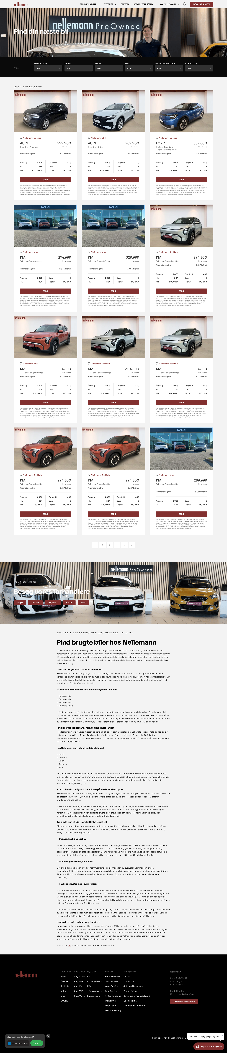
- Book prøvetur (95, 981)
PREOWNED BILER (88, 4)
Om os (126, 976)
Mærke (68, 63)
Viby (83, 603)
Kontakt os (128, 981)
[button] (25, 1041)
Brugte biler (79, 976)
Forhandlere (188, 994)
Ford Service (111, 991)
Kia (88, 976)
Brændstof (191, 63)
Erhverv (125, 4)
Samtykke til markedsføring (136, 996)
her (69, 945)
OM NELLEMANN (168, 4)
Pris (127, 63)
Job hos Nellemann (133, 986)
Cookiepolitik (129, 1001)
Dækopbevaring (113, 1010)
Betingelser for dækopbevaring (167, 1038)
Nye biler (108, 4)
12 (125, 545)
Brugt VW (78, 991)
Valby (69, 603)
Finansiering (111, 1005)
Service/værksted (143, 4)
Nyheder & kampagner (134, 1005)
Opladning (110, 1001)
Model (98, 63)
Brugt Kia (77, 986)
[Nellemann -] (21, 4)
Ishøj (20, 603)
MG (89, 986)
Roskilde (53, 603)
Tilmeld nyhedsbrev (184, 1001)
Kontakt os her (177, 991)
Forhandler (40, 63)
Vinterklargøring (113, 996)
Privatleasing (93, 996)
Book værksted (201, 4)
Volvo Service (111, 986)
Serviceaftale (111, 981)
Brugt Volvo (79, 996)
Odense (35, 603)
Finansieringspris (165, 63)
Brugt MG (78, 981)
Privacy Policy (130, 991)
